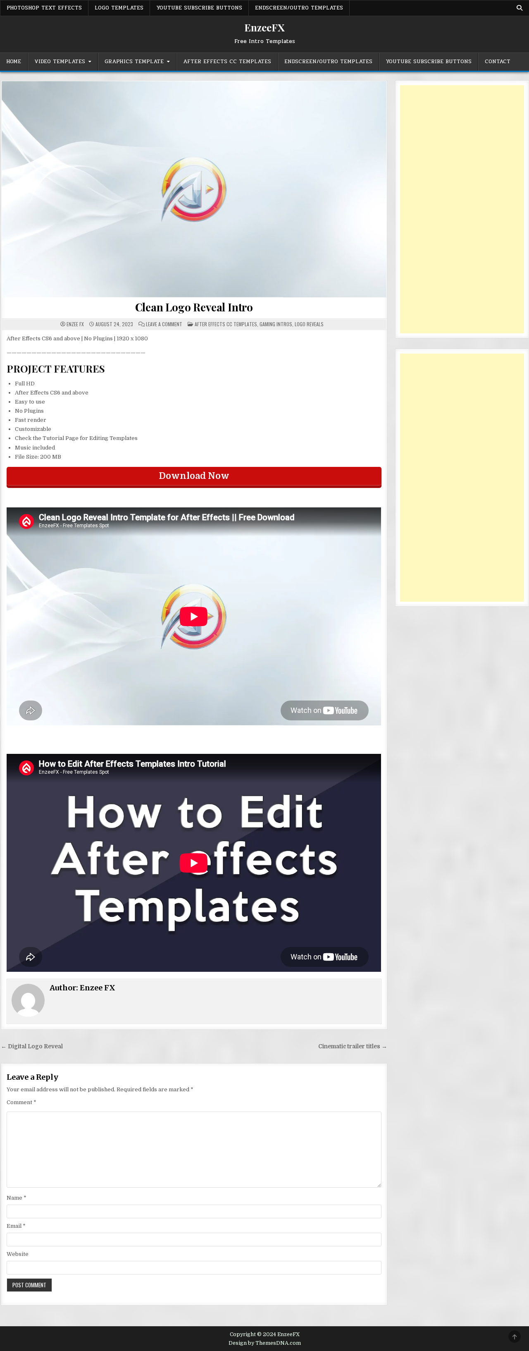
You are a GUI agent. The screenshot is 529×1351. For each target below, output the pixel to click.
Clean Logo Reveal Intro (194, 307)
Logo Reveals (309, 324)
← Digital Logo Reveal (32, 1046)
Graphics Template (134, 61)
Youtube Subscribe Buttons (199, 8)
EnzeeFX (264, 27)
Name (16, 1198)
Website (18, 1254)
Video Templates (59, 61)
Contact (497, 61)
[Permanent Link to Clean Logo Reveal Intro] (194, 189)
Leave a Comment (164, 324)
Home (13, 61)
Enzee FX (75, 324)
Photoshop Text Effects (44, 8)
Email (16, 1226)
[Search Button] (519, 8)
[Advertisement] (462, 209)
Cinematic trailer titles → (352, 1046)
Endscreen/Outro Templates (299, 8)
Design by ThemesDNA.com (265, 1343)
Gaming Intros (276, 324)
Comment (21, 1102)
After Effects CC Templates (227, 61)
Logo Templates (119, 8)
